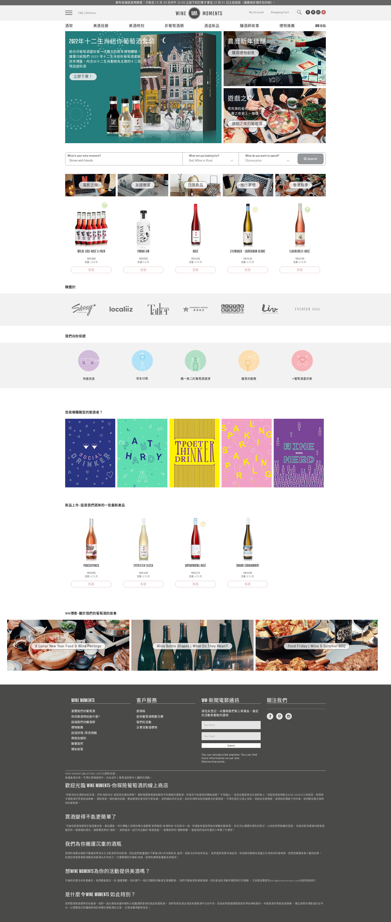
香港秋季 (300, 185)
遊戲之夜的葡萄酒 (247, 124)
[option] (90, 185)
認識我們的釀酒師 (83, 722)
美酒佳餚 (101, 26)
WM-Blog (320, 26)
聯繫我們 (77, 743)
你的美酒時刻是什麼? (85, 716)
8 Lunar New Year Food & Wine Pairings (68, 646)
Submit (231, 745)
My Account (256, 12)
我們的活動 (144, 722)
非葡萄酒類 (174, 26)
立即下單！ (83, 76)
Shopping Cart (280, 12)
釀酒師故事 (249, 26)
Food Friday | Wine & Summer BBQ (317, 646)
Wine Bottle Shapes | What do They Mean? (192, 646)
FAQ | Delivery (87, 13)
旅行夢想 (248, 185)
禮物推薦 (287, 26)
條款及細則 (78, 738)
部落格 (140, 711)
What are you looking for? (204, 155)
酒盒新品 (212, 26)
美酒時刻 (136, 26)
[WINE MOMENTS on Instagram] (318, 12)
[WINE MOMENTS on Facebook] (308, 12)
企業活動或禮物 (146, 727)
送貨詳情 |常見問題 (84, 733)
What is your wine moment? (84, 155)
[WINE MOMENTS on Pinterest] (313, 12)
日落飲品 (195, 185)
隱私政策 (77, 749)
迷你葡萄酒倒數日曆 (149, 716)
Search (312, 159)
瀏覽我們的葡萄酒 (83, 711)
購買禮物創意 (243, 53)
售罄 (91, 270)
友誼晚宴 (143, 185)
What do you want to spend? (262, 155)
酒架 (69, 26)
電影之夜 (90, 185)
